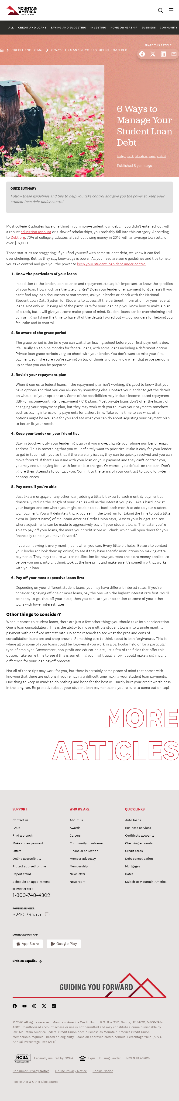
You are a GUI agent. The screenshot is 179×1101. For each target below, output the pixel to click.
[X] (44, 1006)
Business (149, 27)
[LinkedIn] (54, 1006)
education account (36, 231)
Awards (75, 828)
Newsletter (77, 874)
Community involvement (88, 843)
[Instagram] (34, 1006)
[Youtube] (24, 1006)
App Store (30, 943)
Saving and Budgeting (68, 27)
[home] (2, 49)
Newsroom (77, 882)
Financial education (84, 851)
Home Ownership (124, 27)
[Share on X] (153, 54)
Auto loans (133, 820)
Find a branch (23, 835)
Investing (98, 27)
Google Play (66, 943)
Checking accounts (139, 843)
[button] (169, 10)
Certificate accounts (139, 835)
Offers (17, 851)
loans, (152, 156)
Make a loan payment (28, 843)
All (11, 27)
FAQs (16, 828)
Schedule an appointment (31, 882)
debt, (130, 156)
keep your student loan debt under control (111, 264)
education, (141, 156)
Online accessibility (27, 858)
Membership (79, 866)
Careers (75, 835)
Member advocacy (83, 858)
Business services (138, 828)
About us (76, 820)
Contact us (20, 820)
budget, (121, 156)
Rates (129, 874)
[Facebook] (15, 1006)
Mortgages (132, 866)
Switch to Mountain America (145, 882)
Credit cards (134, 851)
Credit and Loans (32, 27)
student (161, 156)
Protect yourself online (29, 866)
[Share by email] (174, 54)
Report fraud (22, 874)
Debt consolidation (139, 858)
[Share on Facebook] (142, 54)
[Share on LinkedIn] (163, 54)
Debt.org (18, 237)
